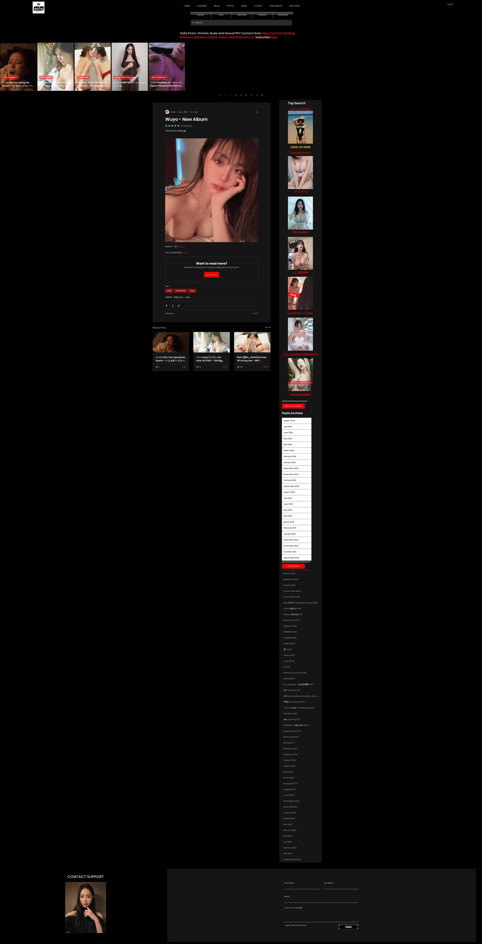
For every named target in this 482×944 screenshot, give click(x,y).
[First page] (220, 95)
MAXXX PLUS (46, 77)
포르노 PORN (83, 77)
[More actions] (256, 111)
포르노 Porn (178, 297)
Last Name (328, 883)
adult (169, 290)
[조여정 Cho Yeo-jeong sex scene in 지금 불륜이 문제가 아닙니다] (171, 342)
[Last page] (262, 95)
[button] (258, 5)
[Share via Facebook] (166, 305)
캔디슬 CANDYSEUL (123, 77)
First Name (289, 883)
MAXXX (169, 297)
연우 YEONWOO (159, 77)
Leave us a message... (294, 908)
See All (268, 327)
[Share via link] (178, 305)
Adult (187, 297)
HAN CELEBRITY (10, 77)
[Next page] (257, 95)
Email (286, 896)
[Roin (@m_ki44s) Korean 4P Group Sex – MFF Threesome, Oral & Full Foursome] (252, 342)
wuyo (192, 290)
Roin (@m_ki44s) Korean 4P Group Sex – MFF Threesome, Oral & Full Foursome (252, 359)
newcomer (181, 290)
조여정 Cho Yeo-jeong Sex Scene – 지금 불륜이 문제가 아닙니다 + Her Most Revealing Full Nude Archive (170, 359)
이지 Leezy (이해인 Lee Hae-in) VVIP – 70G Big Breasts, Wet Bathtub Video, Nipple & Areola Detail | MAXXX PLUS (209, 359)
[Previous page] (225, 95)
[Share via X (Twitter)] (172, 305)
